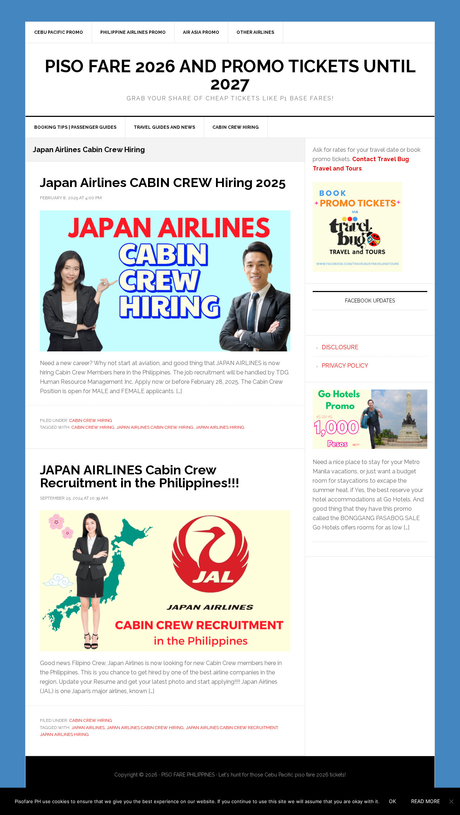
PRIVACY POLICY (345, 365)
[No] (451, 801)
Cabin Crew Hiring (93, 427)
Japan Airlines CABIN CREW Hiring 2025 (163, 182)
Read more (425, 801)
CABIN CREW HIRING (90, 420)
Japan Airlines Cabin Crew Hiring (154, 427)
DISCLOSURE (340, 347)
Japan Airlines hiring (220, 427)
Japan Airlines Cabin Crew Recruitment (232, 727)
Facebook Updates (370, 301)
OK (392, 801)
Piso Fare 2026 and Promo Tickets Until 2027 (230, 75)
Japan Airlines (88, 727)
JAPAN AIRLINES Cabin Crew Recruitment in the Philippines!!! (139, 476)
